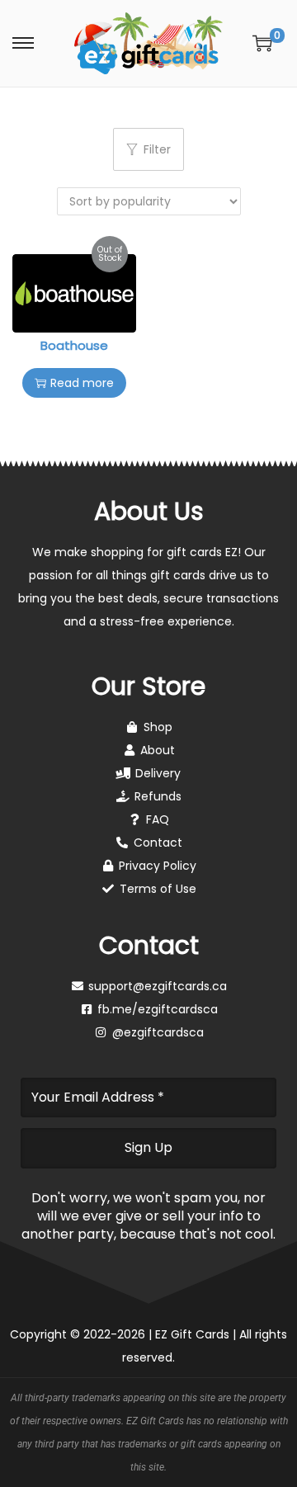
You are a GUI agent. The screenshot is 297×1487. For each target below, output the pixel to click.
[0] (262, 43)
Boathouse (74, 345)
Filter (157, 149)
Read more (82, 383)
